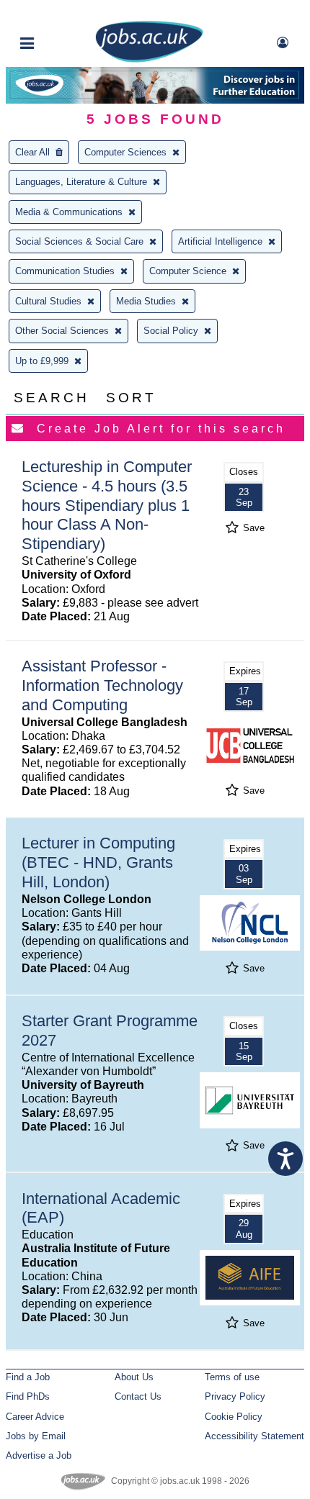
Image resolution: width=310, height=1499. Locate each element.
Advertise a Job (38, 1455)
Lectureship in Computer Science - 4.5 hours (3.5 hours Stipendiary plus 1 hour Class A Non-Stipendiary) (107, 505)
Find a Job (28, 1377)
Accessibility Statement (254, 1436)
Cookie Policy (233, 1416)
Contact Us (138, 1396)
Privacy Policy (235, 1396)
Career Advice (35, 1416)
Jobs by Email (36, 1436)
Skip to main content (58, 12)
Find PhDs (28, 1396)
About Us (134, 1377)
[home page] (149, 59)
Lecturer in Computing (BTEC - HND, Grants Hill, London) (98, 862)
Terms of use (232, 1377)
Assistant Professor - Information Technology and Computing (102, 685)
